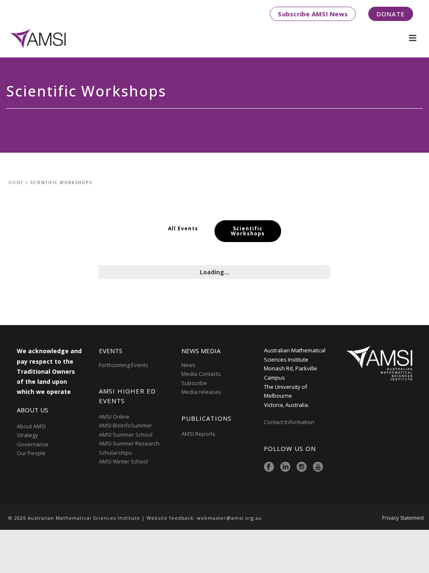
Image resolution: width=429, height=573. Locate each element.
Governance (33, 444)
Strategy (27, 435)
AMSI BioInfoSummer (125, 425)
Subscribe (194, 383)
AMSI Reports (198, 434)
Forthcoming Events (123, 365)
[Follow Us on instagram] (302, 467)
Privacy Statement (403, 518)
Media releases (201, 392)
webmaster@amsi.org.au (229, 518)
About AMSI (31, 426)
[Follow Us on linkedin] (285, 467)
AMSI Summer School (125, 434)
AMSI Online (114, 416)
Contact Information (289, 422)
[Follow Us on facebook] (269, 467)
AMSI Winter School (123, 461)
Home (15, 182)
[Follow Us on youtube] (318, 467)
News (188, 365)
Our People (31, 453)
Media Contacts (201, 374)
